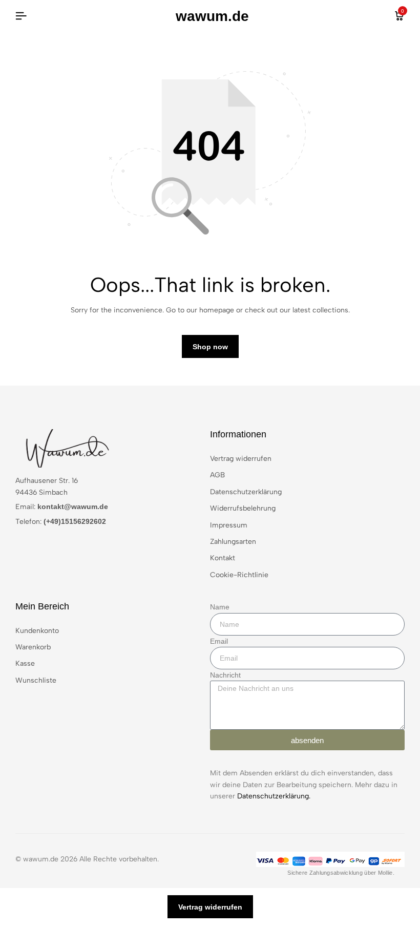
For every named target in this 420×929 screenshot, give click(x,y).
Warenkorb (33, 647)
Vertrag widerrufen (240, 458)
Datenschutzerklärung (246, 492)
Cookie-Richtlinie (239, 575)
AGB (217, 475)
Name (219, 607)
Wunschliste (35, 680)
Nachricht (225, 675)
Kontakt (222, 558)
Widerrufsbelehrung (243, 508)
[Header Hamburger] (21, 16)
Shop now (210, 347)
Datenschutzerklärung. (273, 796)
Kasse (25, 663)
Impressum (228, 525)
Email (219, 641)
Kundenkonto (37, 630)
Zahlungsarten (233, 541)
